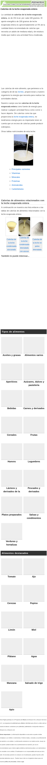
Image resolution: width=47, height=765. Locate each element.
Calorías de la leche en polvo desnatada (37, 244)
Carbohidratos (18, 189)
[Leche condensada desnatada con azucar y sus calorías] (24, 226)
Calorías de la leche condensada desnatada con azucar (24, 244)
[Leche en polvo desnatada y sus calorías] (37, 226)
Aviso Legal (20, 761)
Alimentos (37, 2)
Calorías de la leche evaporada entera (19, 9)
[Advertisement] (23, 61)
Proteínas (16, 181)
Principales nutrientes (21, 169)
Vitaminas (16, 173)
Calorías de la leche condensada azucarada (11, 244)
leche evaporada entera (23, 117)
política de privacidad (10, 761)
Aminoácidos (17, 185)
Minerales (16, 177)
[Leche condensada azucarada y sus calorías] (11, 226)
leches (21, 92)
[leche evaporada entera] (23, 150)
